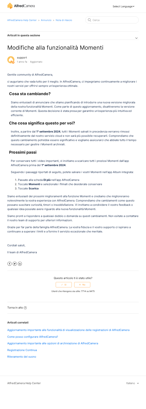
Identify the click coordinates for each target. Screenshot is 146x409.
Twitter (14, 264)
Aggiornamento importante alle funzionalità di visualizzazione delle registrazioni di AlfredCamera (68, 330)
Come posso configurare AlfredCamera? (32, 336)
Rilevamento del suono (21, 356)
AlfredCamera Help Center (22, 20)
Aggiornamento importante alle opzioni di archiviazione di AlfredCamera (52, 343)
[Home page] (21, 8)
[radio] (64, 284)
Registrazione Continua (22, 350)
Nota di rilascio (64, 20)
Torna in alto (15, 307)
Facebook (9, 264)
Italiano (131, 383)
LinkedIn (20, 264)
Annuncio (46, 20)
